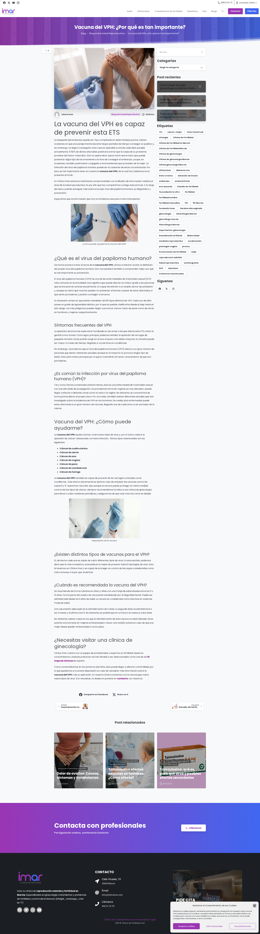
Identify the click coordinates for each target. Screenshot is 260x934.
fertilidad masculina (169, 203)
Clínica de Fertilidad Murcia (173, 148)
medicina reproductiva (171, 241)
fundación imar (167, 208)
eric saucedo (165, 186)
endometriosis (182, 181)
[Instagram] (18, 2)
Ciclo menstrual (195, 132)
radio (193, 252)
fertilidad (190, 192)
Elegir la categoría (169, 67)
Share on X (122, 694)
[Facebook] (4, 2)
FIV (186, 203)
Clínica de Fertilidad (183, 137)
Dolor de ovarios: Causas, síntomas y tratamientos (78, 775)
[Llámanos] (97, 904)
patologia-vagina (168, 246)
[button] (254, 905)
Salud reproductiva (169, 262)
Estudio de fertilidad (187, 186)
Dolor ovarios (166, 175)
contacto (122, 678)
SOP (161, 268)
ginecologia (165, 213)
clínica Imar (165, 170)
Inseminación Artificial (170, 235)
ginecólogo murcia (168, 219)
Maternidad (193, 235)
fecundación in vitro (169, 192)
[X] (9, 2)
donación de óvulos (188, 175)
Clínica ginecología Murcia (172, 164)
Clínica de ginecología (170, 154)
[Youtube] (39, 909)
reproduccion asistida (170, 257)
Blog (83, 33)
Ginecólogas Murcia (186, 213)
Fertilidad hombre (168, 197)
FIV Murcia (198, 203)
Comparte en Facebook (96, 694)
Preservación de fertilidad (172, 252)
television (173, 268)
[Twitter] (26, 909)
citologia (163, 137)
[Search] (202, 52)
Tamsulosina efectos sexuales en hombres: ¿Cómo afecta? (126, 773)
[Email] (97, 893)
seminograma (191, 262)
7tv (160, 132)
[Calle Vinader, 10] (97, 881)
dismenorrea (183, 170)
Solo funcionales (214, 926)
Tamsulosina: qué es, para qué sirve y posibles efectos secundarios (180, 773)
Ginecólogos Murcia (169, 224)
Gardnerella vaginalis (191, 208)
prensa (185, 246)
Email (105, 890)
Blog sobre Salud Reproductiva (107, 33)
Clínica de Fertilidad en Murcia (174, 143)
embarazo (164, 181)
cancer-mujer (174, 132)
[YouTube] (13, 2)
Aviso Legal (150, 919)
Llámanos (107, 901)
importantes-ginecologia (172, 230)
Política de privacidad (134, 919)
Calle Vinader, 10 (111, 879)
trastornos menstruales (171, 273)
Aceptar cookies (186, 926)
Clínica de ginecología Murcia (174, 159)
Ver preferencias (242, 926)
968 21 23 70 (226, 2)
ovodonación (195, 241)
